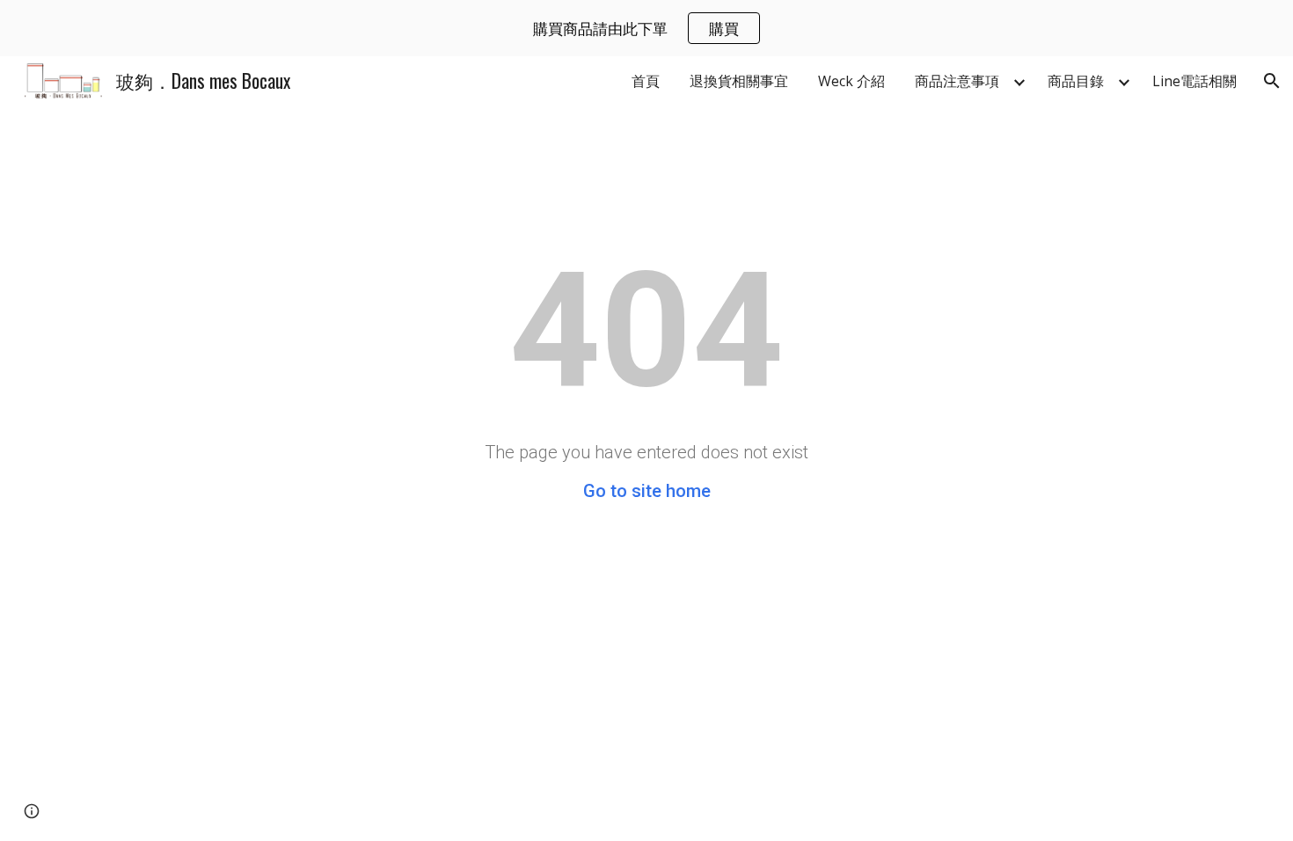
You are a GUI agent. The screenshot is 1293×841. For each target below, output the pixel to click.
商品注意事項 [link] (957, 81)
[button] (1272, 81)
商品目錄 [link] (1076, 81)
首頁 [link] (646, 81)
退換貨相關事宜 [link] (739, 81)
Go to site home (647, 490)
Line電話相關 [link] (1194, 81)
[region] (646, 28)
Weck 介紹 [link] (851, 81)
